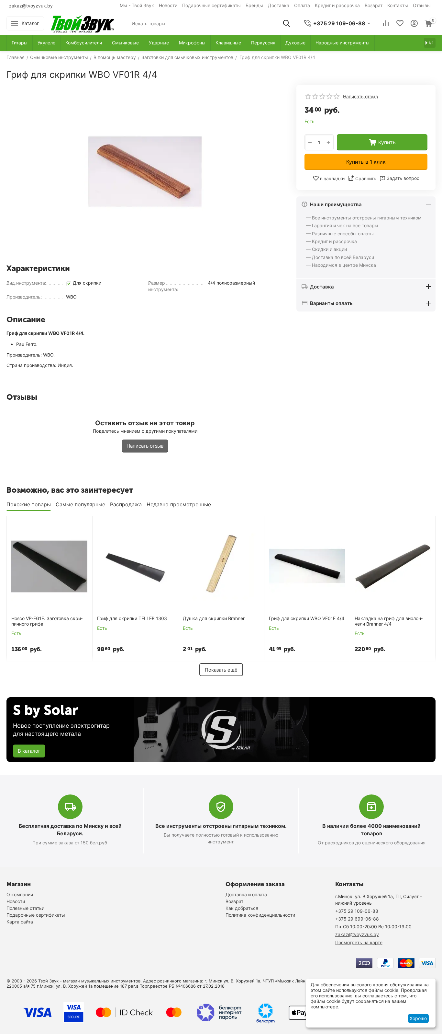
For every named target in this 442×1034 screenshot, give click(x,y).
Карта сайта (19, 921)
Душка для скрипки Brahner (214, 618)
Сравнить (365, 178)
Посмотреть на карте (358, 942)
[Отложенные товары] (400, 23)
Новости (168, 5)
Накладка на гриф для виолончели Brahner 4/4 (389, 621)
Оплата (302, 5)
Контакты (397, 5)
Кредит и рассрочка (337, 5)
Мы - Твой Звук (137, 5)
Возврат (373, 5)
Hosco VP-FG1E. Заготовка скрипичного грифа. (47, 621)
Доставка (278, 5)
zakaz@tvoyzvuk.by (31, 5)
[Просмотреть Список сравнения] (385, 23)
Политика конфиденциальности (260, 915)
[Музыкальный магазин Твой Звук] (82, 23)
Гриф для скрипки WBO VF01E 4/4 (306, 618)
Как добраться (242, 908)
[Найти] (286, 23)
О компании (19, 894)
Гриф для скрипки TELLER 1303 (132, 618)
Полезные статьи (25, 908)
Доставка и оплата (246, 894)
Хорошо (418, 1018)
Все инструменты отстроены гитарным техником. (221, 826)
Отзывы (422, 5)
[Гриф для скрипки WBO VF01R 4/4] (144, 172)
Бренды (254, 5)
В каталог (29, 751)
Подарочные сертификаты (211, 5)
